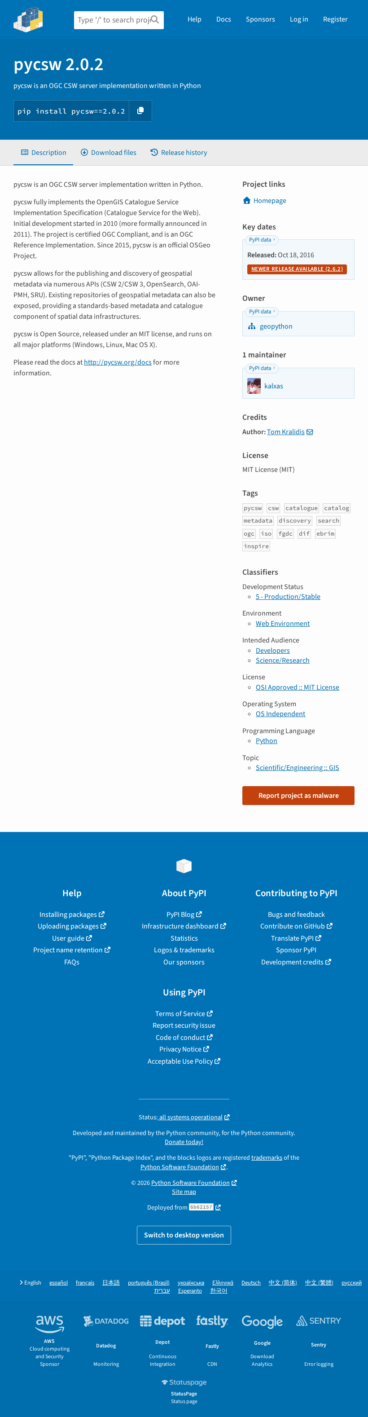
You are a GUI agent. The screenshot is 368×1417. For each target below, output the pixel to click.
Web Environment (283, 624)
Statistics (184, 938)
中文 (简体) (283, 1283)
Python (266, 741)
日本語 (111, 1283)
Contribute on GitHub (292, 926)
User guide (68, 938)
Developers (273, 651)
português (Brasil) (149, 1283)
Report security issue (184, 1025)
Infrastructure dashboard (180, 926)
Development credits (292, 962)
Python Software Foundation (179, 1167)
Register (335, 19)
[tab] (43, 152)
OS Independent (280, 714)
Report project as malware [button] (298, 796)
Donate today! (184, 1142)
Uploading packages (68, 926)
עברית (162, 1291)
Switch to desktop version (184, 1235)
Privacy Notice (180, 1049)
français (85, 1283)
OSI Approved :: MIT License (297, 687)
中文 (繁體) (319, 1283)
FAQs (71, 962)
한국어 (219, 1291)
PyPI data (260, 240)
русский (352, 1283)
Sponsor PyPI (296, 950)
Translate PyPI (292, 938)
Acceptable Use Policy (180, 1061)
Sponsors (260, 19)
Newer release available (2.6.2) (297, 269)
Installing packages (68, 915)
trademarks (266, 1157)
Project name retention (68, 950)
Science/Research (283, 660)
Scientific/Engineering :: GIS (297, 768)
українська (191, 1283)
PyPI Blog (180, 915)
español (58, 1283)
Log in (299, 19)
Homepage (270, 201)
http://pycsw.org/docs (118, 362)
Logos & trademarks (184, 950)
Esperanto (190, 1291)
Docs (223, 19)
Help (195, 19)
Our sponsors (184, 962)
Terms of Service (180, 1014)
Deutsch (251, 1283)
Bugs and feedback (296, 915)
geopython (275, 326)
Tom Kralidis (286, 432)
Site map (184, 1192)
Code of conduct (180, 1038)
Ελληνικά (222, 1283)
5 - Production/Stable (288, 597)
